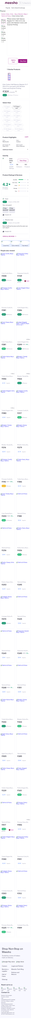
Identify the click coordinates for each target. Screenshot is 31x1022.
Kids (7, 14)
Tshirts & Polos (6, 16)
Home (3, 14)
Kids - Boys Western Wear (18, 14)
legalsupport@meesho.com (8, 1012)
